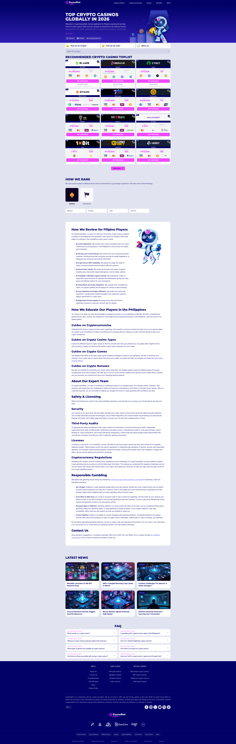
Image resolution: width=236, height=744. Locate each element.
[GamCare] (121, 724)
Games (149, 3)
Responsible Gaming (97, 741)
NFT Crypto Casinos (140, 675)
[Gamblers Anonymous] (108, 724)
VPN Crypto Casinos (140, 681)
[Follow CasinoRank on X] (155, 707)
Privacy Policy (93, 688)
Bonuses (159, 3)
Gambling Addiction (78, 741)
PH (67, 707)
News (169, 3)
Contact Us (93, 675)
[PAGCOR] (93, 724)
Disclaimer (114, 741)
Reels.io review (118, 84)
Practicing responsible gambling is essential (126, 480)
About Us (93, 671)
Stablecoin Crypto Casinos (140, 678)
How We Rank (93, 681)
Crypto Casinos (119, 3)
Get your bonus (82, 81)
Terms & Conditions (131, 741)
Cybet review (153, 84)
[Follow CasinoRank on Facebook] (146, 707)
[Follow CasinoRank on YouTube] (160, 707)
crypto (124, 314)
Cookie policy (148, 741)
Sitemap (161, 741)
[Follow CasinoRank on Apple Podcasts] (169, 707)
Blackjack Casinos (115, 675)
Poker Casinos (115, 681)
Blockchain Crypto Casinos (140, 671)
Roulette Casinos (115, 678)
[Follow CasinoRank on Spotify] (164, 707)
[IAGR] (135, 724)
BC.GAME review (83, 84)
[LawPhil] (100, 724)
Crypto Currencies (135, 3)
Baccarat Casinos (115, 671)
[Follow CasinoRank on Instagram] (151, 707)
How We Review (93, 678)
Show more (117, 168)
